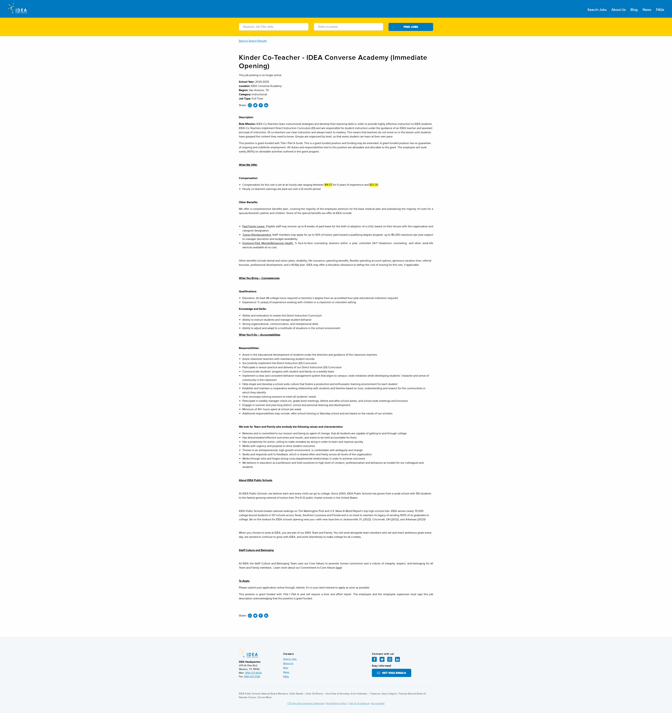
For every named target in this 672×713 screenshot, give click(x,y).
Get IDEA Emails (393, 673)
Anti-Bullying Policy (336, 703)
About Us (618, 10)
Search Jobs (597, 10)
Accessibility (378, 703)
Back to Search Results (253, 41)
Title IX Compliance (359, 703)
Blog (634, 10)
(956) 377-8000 (253, 672)
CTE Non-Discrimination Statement (305, 703)
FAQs (660, 10)
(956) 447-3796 (252, 676)
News (647, 10)
